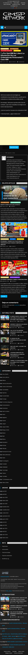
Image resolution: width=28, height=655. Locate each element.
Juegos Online (5, 426)
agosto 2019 (5, 519)
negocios (10, 152)
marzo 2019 (5, 534)
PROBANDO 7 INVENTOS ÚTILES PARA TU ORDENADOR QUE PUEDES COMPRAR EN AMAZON (12, 243)
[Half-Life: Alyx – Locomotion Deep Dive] (5, 347)
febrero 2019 (5, 537)
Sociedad (4, 464)
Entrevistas (23, 2)
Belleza (4, 380)
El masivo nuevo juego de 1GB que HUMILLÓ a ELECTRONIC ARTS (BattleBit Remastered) (18, 318)
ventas (13, 152)
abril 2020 (4, 494)
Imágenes (4, 417)
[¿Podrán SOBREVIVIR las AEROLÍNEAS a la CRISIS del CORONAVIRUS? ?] (5, 354)
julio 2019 (4, 522)
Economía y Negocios (6, 50)
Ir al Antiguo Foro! (14, 5)
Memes (3, 433)
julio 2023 (4, 491)
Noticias (4, 445)
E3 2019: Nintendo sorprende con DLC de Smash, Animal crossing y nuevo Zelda (4, 296)
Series (3, 457)
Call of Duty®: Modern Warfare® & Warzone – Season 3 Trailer (18, 332)
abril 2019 (4, 531)
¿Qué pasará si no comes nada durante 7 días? (24, 296)
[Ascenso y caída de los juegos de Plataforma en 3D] (5, 325)
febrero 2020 (5, 500)
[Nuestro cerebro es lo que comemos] (14, 193)
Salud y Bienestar (7, 4)
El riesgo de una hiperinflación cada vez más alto (18, 340)
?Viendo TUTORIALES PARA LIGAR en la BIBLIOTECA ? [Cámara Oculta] (18, 362)
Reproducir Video (14, 147)
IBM (6, 152)
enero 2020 (4, 503)
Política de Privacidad (5, 576)
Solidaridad (4, 467)
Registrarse (5, 546)
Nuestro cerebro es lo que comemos (10, 204)
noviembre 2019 (5, 509)
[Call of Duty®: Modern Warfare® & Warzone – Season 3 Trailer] (5, 332)
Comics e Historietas (7, 386)
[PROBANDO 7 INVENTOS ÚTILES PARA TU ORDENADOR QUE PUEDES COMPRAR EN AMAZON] (14, 229)
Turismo (4, 473)
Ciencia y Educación (7, 383)
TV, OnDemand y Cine (7, 2)
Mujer (3, 436)
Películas (4, 448)
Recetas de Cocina (16, 4)
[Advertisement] (14, 78)
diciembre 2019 (5, 506)
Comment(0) (21, 61)
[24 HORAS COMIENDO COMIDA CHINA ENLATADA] (14, 268)
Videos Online (5, 482)
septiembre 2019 (6, 516)
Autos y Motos (16, 2)
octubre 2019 (5, 512)
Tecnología (17, 50)
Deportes (4, 392)
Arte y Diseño (5, 374)
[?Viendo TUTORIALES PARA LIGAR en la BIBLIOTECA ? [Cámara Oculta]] (5, 362)
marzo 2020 (5, 497)
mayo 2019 (4, 528)
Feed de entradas (6, 552)
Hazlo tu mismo (5, 411)
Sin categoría (5, 460)
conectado (17, 305)
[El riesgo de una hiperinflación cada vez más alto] (5, 339)
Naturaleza (4, 442)
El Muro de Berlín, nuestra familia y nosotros (17, 641)
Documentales (14, 48)
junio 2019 (4, 525)
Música (3, 439)
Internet (23, 4)
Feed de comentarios (7, 555)
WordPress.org (5, 558)
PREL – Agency (9, 590)
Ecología (4, 399)
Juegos (4, 423)
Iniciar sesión (5, 549)
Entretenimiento (14, 277)
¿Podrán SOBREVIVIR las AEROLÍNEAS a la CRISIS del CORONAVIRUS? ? (17, 354)
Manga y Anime (5, 430)
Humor (3, 414)
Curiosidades (4, 48)
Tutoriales (4, 476)
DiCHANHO (13, 61)
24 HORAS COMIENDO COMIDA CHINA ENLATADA (14, 279)
